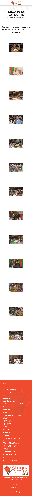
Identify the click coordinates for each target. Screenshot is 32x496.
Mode (5, 449)
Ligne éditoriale (16, 482)
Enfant (6, 409)
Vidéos (6, 430)
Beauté (6, 384)
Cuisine (6, 435)
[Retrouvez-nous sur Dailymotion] (23, 492)
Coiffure (7, 395)
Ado (5, 412)
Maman (6, 398)
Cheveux (7, 392)
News (19, 17)
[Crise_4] (16, 264)
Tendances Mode (11, 452)
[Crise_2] (16, 71)
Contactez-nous (16, 487)
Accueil (15, 17)
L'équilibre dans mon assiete (13, 439)
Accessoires (9, 457)
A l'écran (7, 424)
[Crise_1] (16, 47)
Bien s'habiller (10, 454)
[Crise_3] (16, 95)
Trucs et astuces (11, 443)
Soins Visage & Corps (13, 389)
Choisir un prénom (12, 415)
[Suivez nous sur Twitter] (16, 492)
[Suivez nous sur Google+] (12, 492)
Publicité (16, 484)
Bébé (5, 407)
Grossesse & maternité (14, 404)
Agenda (6, 432)
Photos (6, 427)
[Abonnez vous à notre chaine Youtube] (19, 492)
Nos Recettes (9, 446)
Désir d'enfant (10, 401)
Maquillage (8, 387)
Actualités (8, 421)
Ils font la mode (11, 460)
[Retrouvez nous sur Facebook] (8, 492)
